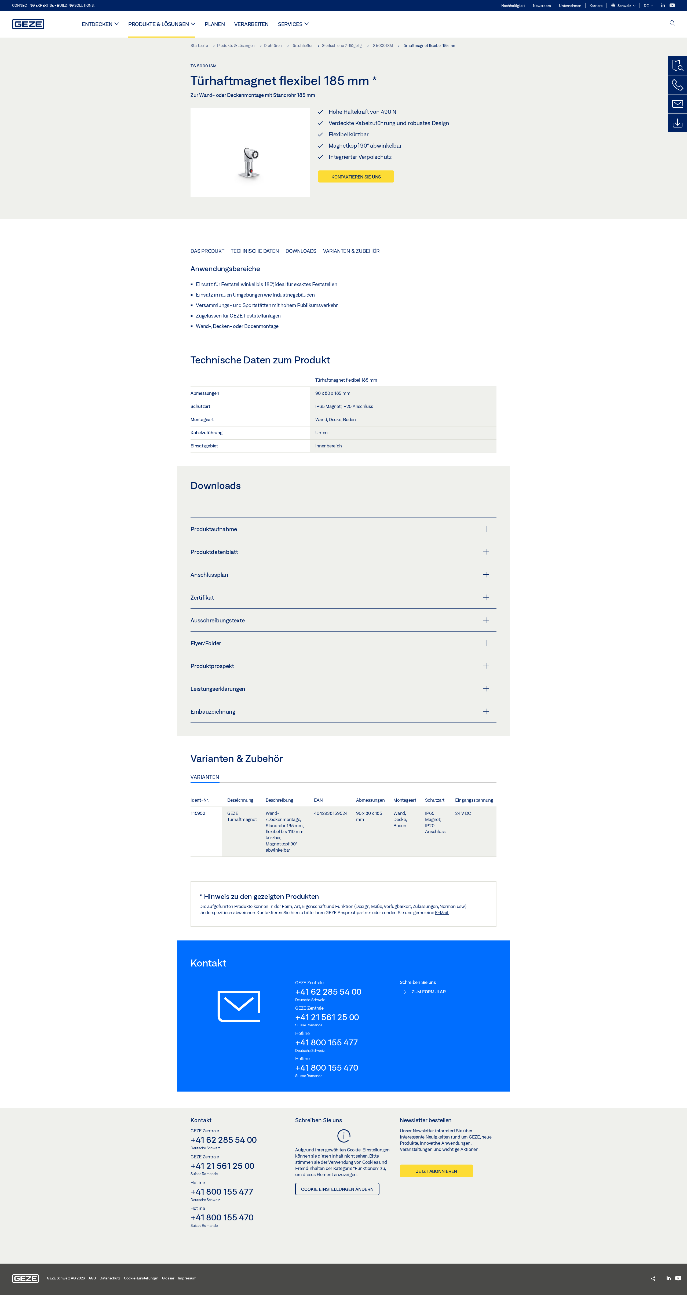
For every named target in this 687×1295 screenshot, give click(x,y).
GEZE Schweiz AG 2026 (66, 1278)
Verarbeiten (251, 24)
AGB (92, 1278)
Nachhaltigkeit (513, 5)
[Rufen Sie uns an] (677, 84)
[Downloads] (677, 123)
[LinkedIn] (663, 5)
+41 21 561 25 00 (327, 1017)
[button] (623, 6)
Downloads (301, 251)
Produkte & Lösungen (158, 24)
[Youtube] (672, 5)
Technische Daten (255, 251)
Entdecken (97, 24)
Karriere (596, 5)
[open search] (672, 23)
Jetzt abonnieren (436, 1171)
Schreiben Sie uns (318, 1120)
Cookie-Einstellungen (141, 1278)
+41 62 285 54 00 (328, 991)
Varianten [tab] (205, 777)
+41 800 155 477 (326, 1042)
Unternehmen (570, 5)
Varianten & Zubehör (351, 251)
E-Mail (442, 912)
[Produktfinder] (677, 65)
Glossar (168, 1278)
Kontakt (201, 1120)
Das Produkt (207, 251)
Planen (215, 24)
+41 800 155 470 (326, 1067)
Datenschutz (110, 1278)
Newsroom (542, 5)
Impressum (187, 1278)
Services (290, 24)
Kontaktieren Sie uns (356, 176)
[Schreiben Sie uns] (677, 103)
